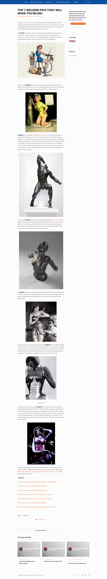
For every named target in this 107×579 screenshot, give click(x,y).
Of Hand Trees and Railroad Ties (53, 561)
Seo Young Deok (43, 135)
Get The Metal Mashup (78, 23)
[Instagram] (70, 41)
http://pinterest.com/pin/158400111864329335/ (33, 490)
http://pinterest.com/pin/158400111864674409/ (33, 486)
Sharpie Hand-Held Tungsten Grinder (30, 471)
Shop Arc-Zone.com (36, 2)
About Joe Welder (73, 559)
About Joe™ (48, 2)
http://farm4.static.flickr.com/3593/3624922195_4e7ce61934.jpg (38, 482)
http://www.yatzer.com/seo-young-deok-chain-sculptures (36, 494)
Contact (76, 2)
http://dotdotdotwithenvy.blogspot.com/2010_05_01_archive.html (38, 507)
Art (38, 519)
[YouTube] (74, 41)
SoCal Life (71, 561)
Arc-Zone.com (82, 559)
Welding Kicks (43, 519)
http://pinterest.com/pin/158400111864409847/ (33, 503)
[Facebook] (72, 41)
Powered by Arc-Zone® (63, 2)
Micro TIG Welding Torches (50, 471)
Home (26, 2)
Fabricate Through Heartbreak (77, 563)
